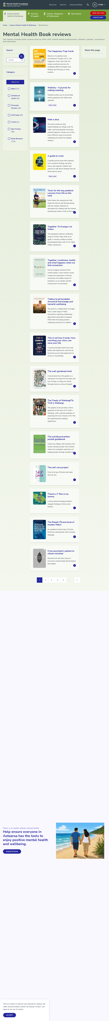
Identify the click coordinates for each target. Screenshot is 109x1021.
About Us (63, 5)
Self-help (17, 115)
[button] (21, 56)
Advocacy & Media (76, 5)
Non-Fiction (16, 130)
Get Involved (76, 14)
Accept (9, 1015)
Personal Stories (16, 106)
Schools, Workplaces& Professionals (55, 15)
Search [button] (9, 50)
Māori (15, 89)
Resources (52, 5)
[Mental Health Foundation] (15, 5)
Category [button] (10, 72)
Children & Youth (15, 97)
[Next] (77, 580)
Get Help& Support (35, 15)
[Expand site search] (88, 5)
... (69, 580)
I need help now (98, 13)
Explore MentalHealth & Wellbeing (15, 15)
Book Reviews (17, 140)
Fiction (15, 122)
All (15, 82)
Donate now (98, 17)
